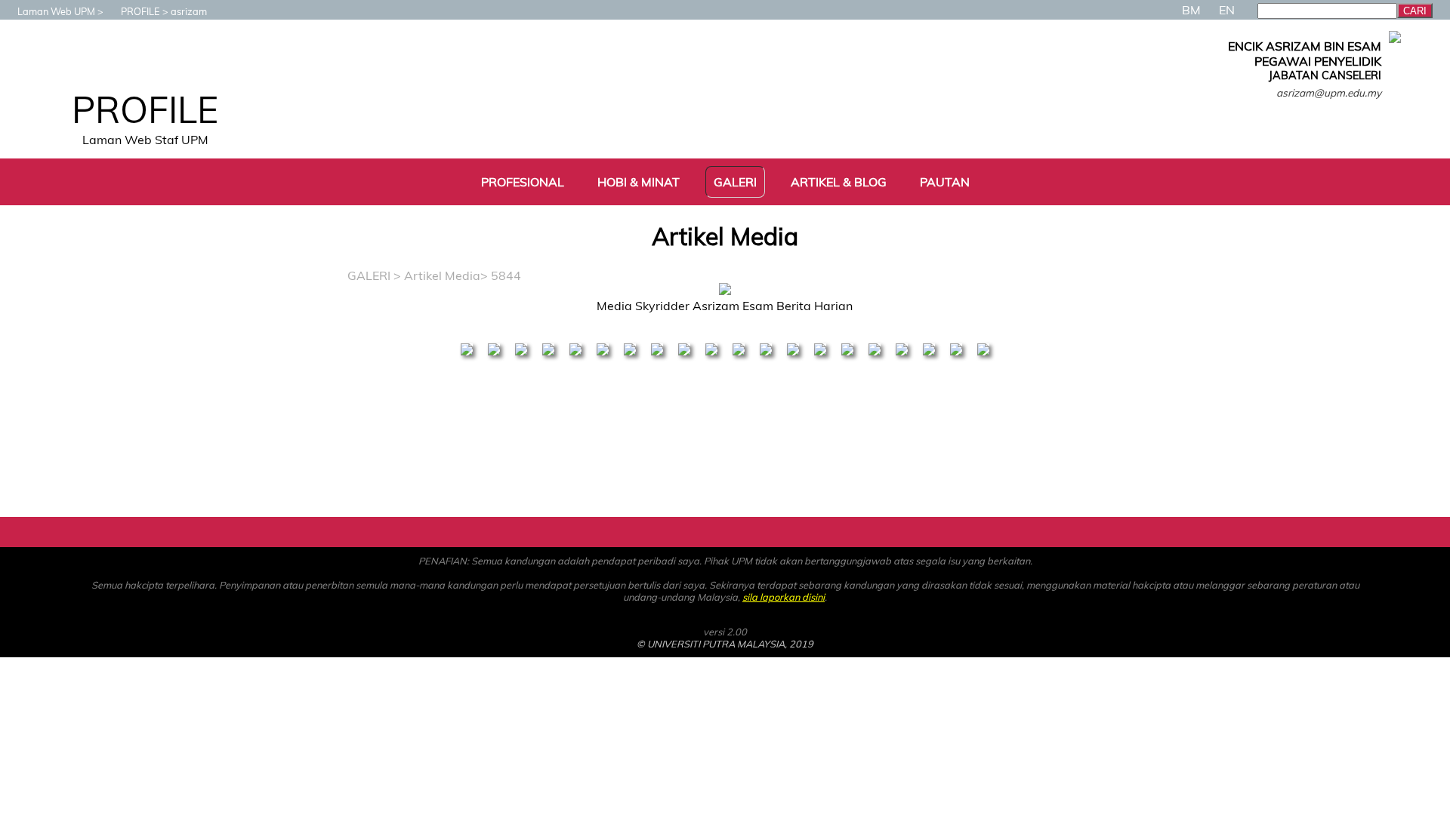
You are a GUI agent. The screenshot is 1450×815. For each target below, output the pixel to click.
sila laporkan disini (783, 597)
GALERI (368, 275)
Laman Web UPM (56, 11)
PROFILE (140, 11)
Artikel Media (442, 275)
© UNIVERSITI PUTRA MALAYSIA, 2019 (725, 644)
